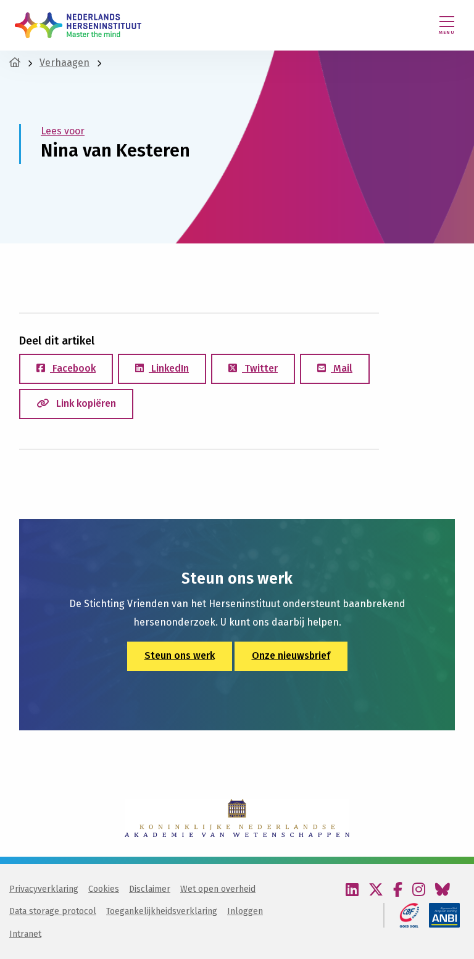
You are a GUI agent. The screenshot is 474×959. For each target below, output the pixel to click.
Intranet (25, 934)
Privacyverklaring (43, 889)
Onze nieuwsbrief (291, 655)
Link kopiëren (85, 403)
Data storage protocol (52, 911)
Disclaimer (149, 889)
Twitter (260, 368)
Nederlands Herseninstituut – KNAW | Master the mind (78, 25)
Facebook (73, 368)
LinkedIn (169, 368)
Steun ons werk (179, 655)
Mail (341, 368)
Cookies (103, 889)
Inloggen (245, 911)
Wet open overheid (218, 889)
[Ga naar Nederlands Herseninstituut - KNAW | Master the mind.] (14, 62)
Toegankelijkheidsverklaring (161, 911)
